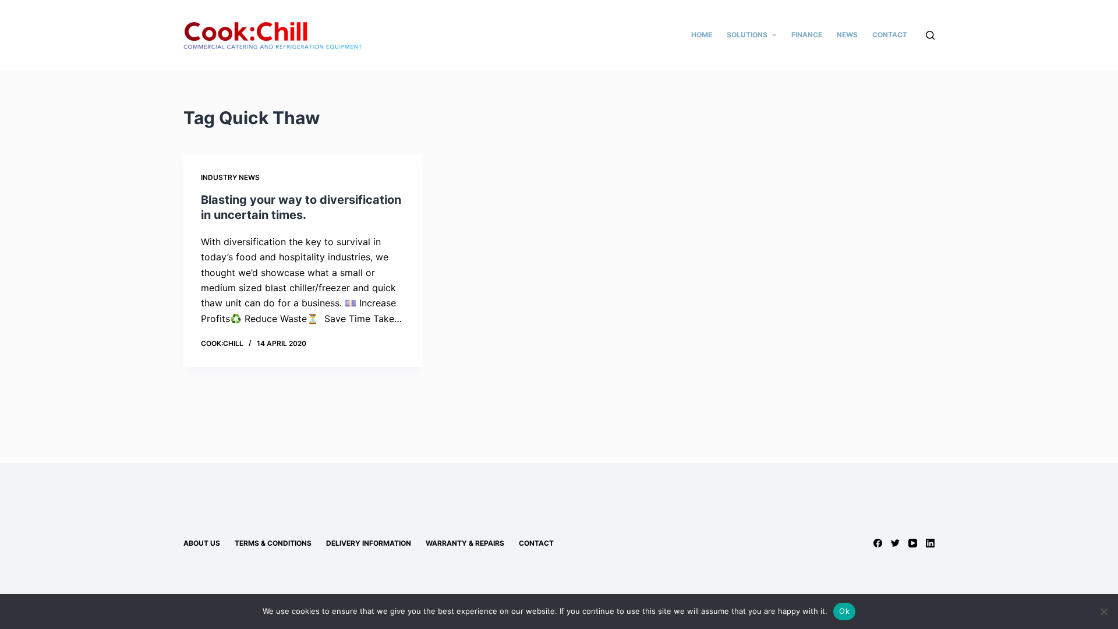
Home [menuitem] (701, 34)
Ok (844, 611)
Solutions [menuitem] (747, 34)
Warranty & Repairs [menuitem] (465, 543)
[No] (1103, 611)
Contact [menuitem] (889, 34)
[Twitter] (895, 543)
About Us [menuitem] (201, 543)
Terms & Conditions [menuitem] (273, 543)
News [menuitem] (847, 34)
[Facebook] (877, 543)
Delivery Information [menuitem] (368, 543)
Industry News (230, 177)
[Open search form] (930, 35)
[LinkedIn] (930, 543)
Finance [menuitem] (806, 34)
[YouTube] (912, 543)
